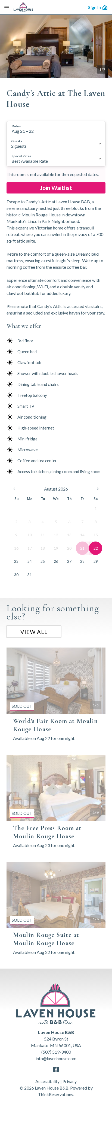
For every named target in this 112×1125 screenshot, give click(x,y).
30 (16, 574)
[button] (56, 128)
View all (34, 631)
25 (43, 561)
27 (69, 561)
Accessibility (47, 1081)
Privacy (70, 1081)
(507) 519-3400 (56, 1051)
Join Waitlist (56, 187)
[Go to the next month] (98, 489)
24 (29, 561)
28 (82, 561)
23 (16, 561)
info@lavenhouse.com (56, 1058)
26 (56, 561)
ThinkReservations (55, 1094)
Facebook (56, 1069)
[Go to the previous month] (14, 489)
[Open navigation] (7, 7)
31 (29, 574)
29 (96, 561)
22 (96, 548)
